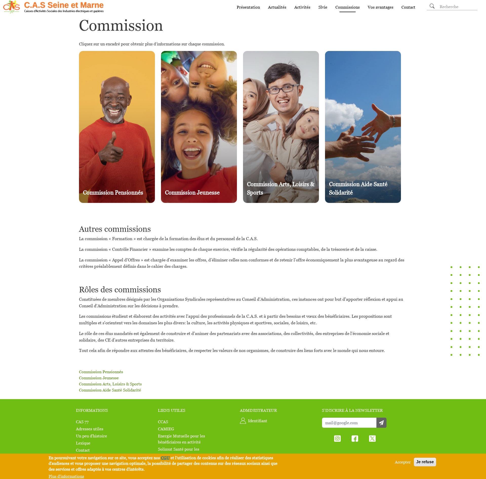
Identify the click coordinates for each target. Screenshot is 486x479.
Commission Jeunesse (99, 378)
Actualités (277, 7)
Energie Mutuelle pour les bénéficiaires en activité (181, 439)
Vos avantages (380, 7)
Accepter (403, 462)
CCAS (163, 421)
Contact (408, 7)
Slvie (322, 7)
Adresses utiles (89, 429)
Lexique (83, 443)
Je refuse (425, 462)
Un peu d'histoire (91, 436)
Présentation (248, 7)
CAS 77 (82, 421)
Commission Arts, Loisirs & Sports (110, 384)
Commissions (347, 7)
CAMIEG (166, 429)
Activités (302, 7)
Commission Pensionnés (101, 371)
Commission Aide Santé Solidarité (110, 390)
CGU (165, 457)
